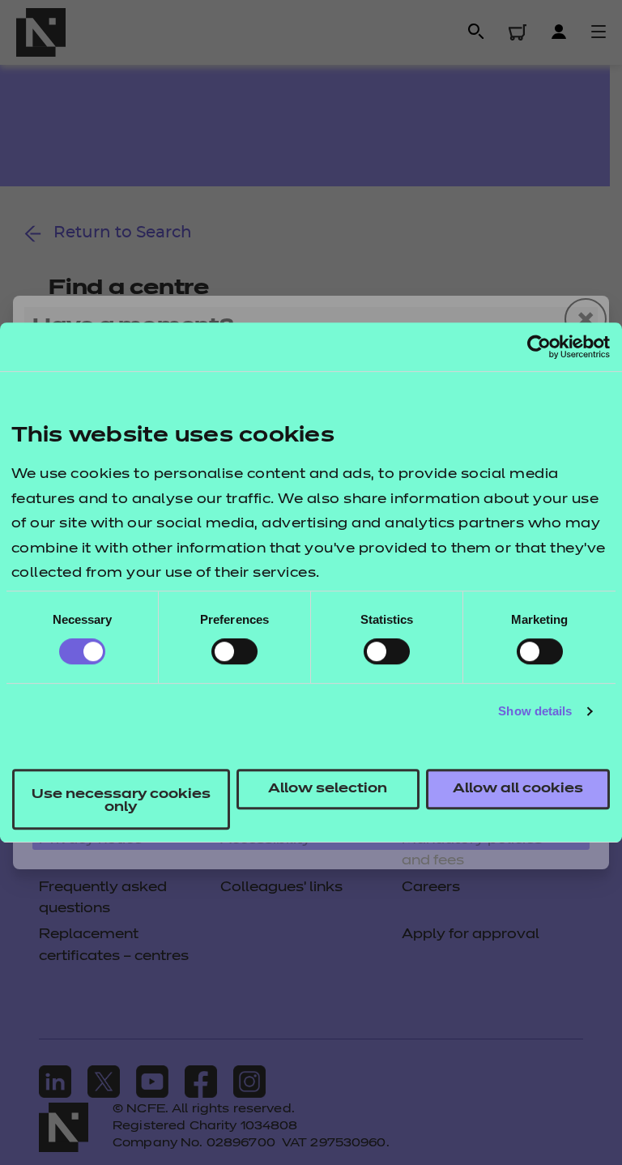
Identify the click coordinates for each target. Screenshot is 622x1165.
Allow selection (327, 789)
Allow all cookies (518, 789)
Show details (535, 711)
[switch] (234, 651)
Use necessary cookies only (121, 801)
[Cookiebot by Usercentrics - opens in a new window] (539, 347)
